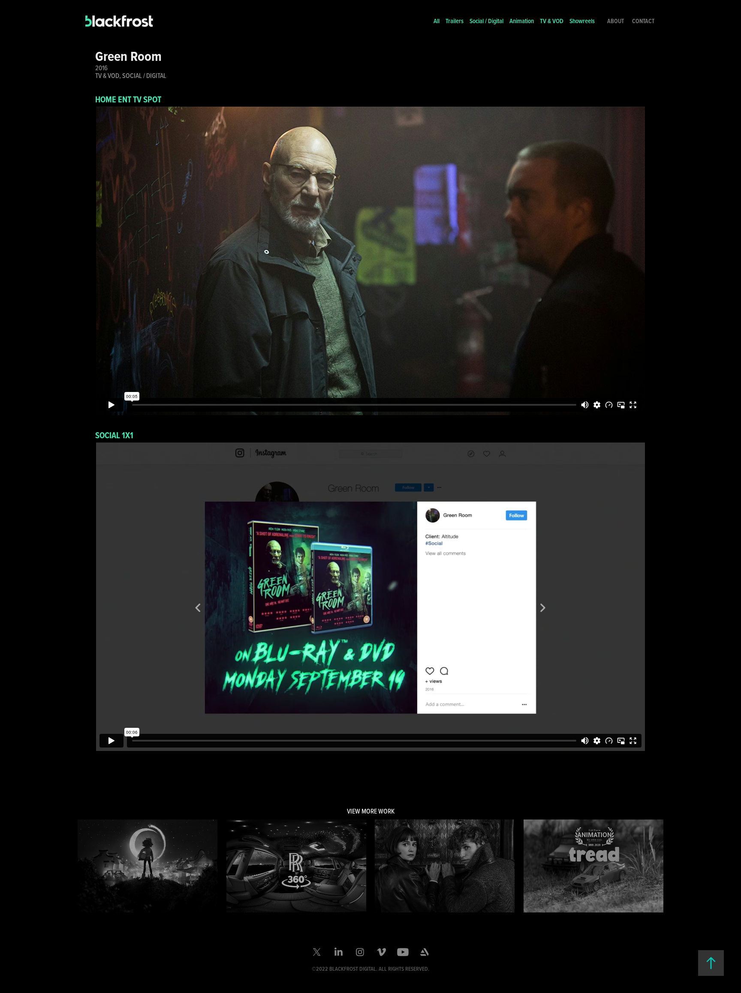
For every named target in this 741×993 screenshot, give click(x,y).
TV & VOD (551, 20)
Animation (521, 20)
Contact (643, 21)
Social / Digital (486, 20)
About (615, 21)
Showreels (582, 20)
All (437, 20)
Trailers (455, 20)
